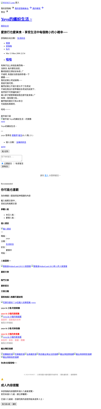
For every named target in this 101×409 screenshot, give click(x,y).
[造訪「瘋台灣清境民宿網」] (83, 354)
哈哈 (9, 59)
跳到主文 (5, 26)
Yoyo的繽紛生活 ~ (16, 19)
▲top (3, 147)
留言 (20, 135)
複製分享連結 (7, 323)
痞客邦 (15, 135)
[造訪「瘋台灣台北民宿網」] (47, 354)
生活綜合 (21, 38)
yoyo (3, 121)
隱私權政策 (64, 375)
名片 (8, 49)
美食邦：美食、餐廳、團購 (13, 340)
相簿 (8, 43)
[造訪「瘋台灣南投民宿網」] (10, 357)
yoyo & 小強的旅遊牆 (10, 314)
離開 (14, 404)
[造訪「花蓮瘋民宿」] (19, 354)
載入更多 (5, 151)
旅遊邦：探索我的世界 (11, 320)
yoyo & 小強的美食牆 (10, 334)
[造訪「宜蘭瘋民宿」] (7, 354)
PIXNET (32, 375)
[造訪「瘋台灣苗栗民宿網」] (66, 354)
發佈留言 (5, 166)
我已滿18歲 (6, 404)
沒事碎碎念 (21, 142)
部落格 (9, 46)
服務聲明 (74, 375)
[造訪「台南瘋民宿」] (30, 354)
